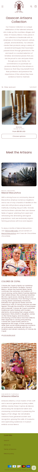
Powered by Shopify (27, 470)
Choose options (19, 136)
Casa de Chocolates (16, 470)
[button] (2, 6)
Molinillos (19, 127)
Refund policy (9, 454)
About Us (7, 445)
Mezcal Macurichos (8, 233)
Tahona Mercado (11, 231)
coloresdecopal (9, 335)
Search (6, 440)
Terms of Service (10, 449)
